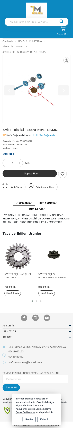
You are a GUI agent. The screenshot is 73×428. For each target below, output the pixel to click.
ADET (28, 163)
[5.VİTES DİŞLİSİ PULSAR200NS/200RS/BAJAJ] (53, 255)
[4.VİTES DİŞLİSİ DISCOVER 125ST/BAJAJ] (36, 89)
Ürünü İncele (12, 293)
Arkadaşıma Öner (45, 187)
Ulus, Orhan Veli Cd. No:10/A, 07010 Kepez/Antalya (37, 346)
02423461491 (15, 356)
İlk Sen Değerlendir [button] (45, 135)
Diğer (15, 148)
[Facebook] (24, 318)
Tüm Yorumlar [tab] (47, 202)
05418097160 (15, 351)
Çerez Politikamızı (25, 412)
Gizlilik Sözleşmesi (38, 409)
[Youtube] (46, 318)
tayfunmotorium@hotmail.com (25, 362)
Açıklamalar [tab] (24, 202)
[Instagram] (35, 318)
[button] (32, 301)
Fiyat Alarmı (16, 187)
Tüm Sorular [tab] (36, 208)
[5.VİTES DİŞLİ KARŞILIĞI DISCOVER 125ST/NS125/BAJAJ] (19, 255)
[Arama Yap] (61, 21)
